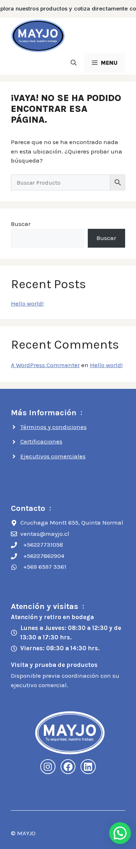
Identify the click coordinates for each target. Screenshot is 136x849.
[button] (73, 63)
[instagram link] (47, 766)
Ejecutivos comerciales (53, 456)
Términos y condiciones (53, 426)
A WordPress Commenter (45, 365)
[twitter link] (88, 766)
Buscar (20, 223)
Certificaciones (41, 441)
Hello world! (27, 303)
